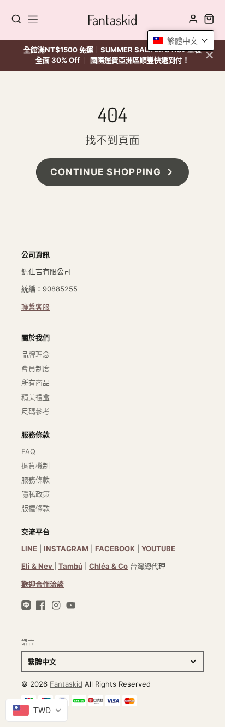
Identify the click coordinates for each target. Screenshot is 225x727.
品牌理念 (35, 354)
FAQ (28, 451)
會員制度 (35, 368)
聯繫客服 (35, 306)
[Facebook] (41, 605)
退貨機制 (35, 465)
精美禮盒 (35, 396)
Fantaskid (66, 684)
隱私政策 (35, 494)
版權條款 (35, 508)
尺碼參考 (35, 411)
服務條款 (35, 479)
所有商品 (35, 382)
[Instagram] (56, 605)
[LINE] (26, 605)
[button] (181, 40)
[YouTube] (71, 605)
